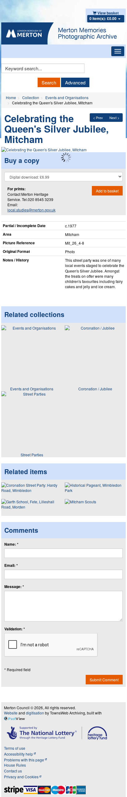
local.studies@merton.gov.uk (31, 209)
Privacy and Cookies (21, 776)
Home (11, 97)
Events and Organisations (66, 97)
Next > (114, 117)
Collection (30, 97)
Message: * (14, 586)
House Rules (15, 765)
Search (49, 82)
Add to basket (107, 190)
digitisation (35, 712)
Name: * (11, 544)
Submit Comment (104, 679)
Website (11, 712)
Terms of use (14, 748)
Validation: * (14, 629)
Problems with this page (24, 759)
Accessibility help (19, 753)
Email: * (11, 565)
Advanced (75, 82)
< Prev (98, 117)
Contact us (13, 770)
